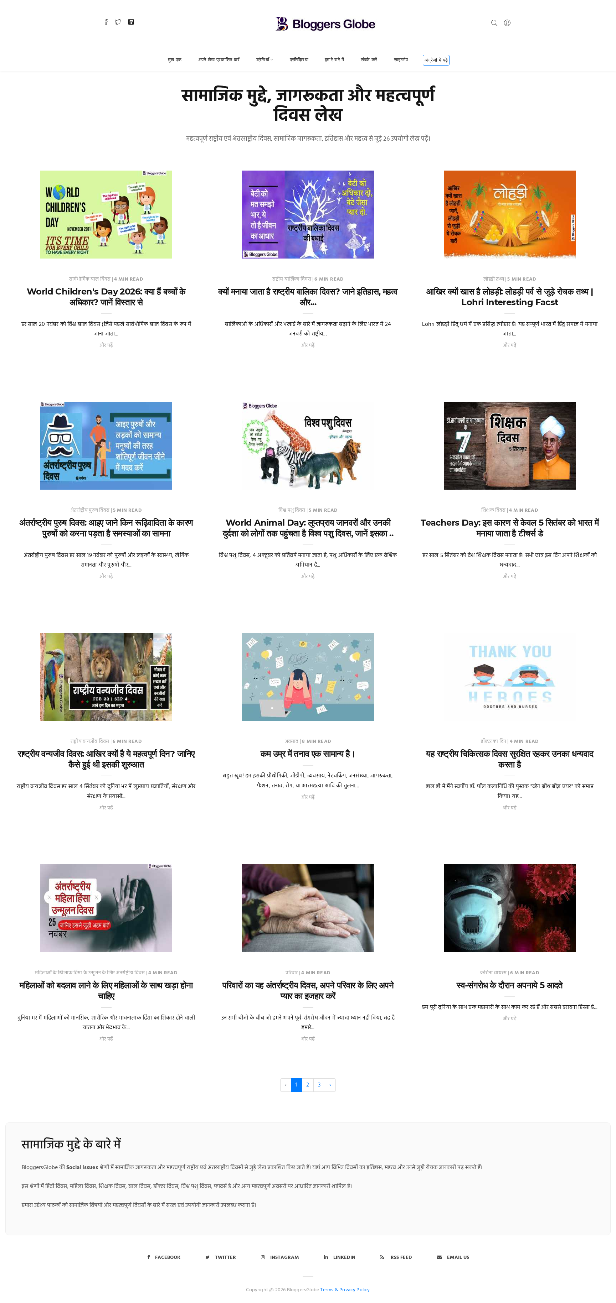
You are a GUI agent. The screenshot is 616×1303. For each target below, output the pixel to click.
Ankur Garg (41, 251)
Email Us (458, 1258)
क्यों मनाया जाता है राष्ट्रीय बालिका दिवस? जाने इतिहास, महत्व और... (307, 296)
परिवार (292, 973)
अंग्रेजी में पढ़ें (436, 60)
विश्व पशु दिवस (292, 510)
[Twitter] (118, 22)
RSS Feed (400, 1258)
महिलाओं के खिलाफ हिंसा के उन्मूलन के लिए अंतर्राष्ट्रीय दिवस (90, 973)
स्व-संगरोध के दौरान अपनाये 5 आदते (510, 985)
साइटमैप (401, 59)
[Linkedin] (131, 22)
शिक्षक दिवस (494, 510)
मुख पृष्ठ (175, 59)
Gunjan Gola (244, 713)
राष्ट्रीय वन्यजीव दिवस (90, 742)
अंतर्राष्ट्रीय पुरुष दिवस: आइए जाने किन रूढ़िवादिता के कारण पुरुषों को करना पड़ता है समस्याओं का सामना (106, 527)
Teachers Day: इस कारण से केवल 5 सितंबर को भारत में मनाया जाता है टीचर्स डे (510, 527)
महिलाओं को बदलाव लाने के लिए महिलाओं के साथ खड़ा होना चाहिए (106, 990)
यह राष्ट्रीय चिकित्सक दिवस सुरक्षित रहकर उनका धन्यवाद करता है (509, 759)
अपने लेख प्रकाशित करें (219, 59)
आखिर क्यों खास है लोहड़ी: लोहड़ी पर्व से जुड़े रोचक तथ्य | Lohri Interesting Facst (509, 296)
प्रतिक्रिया (299, 59)
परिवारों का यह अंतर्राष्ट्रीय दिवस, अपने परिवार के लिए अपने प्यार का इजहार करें (308, 990)
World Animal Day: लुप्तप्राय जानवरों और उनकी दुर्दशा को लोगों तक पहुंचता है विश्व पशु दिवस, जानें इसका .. (308, 527)
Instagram (284, 1258)
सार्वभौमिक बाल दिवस (90, 279)
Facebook (167, 1258)
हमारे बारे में (334, 59)
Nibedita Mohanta (48, 482)
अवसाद (292, 742)
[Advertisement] (308, 383)
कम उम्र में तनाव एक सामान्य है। (308, 754)
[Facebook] (106, 22)
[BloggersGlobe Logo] (325, 22)
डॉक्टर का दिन (494, 742)
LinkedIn (344, 1258)
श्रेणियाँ (262, 59)
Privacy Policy (354, 1290)
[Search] (494, 23)
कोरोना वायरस (494, 973)
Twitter (225, 1258)
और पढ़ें (106, 346)
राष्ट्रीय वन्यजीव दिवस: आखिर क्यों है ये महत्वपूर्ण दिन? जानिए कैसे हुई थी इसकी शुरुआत (106, 759)
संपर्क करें (369, 59)
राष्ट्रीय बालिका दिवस (292, 279)
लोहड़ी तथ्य (494, 279)
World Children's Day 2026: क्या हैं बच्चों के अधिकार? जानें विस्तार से (106, 296)
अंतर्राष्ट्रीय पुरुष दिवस (91, 510)
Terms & (329, 1290)
